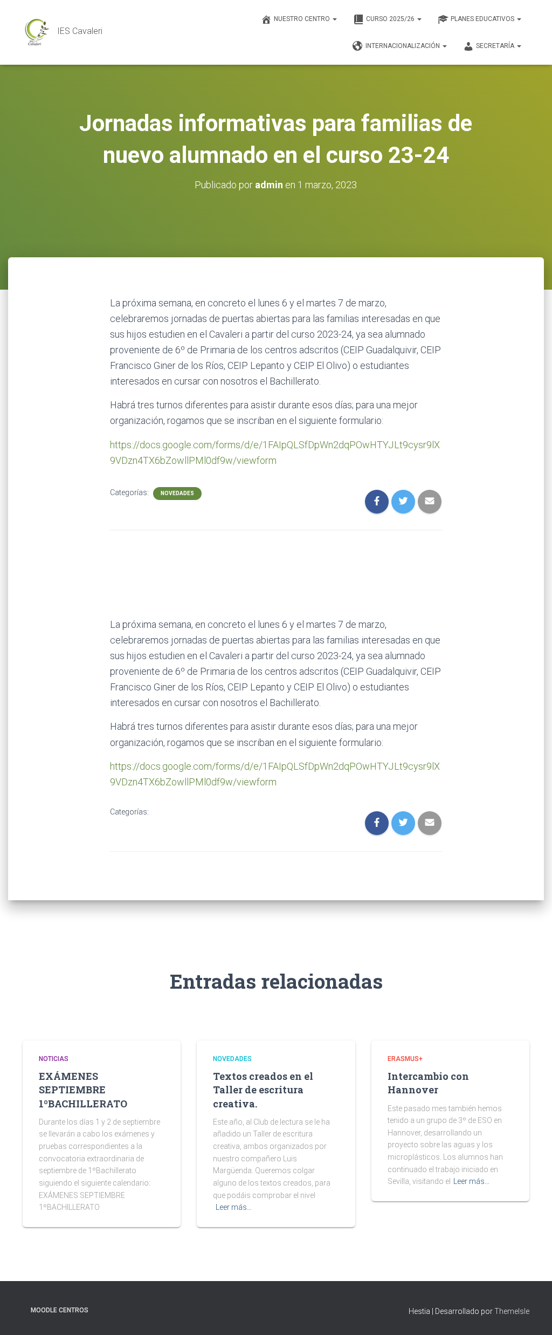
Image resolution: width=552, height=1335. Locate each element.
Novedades (177, 493)
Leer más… (234, 1207)
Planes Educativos (483, 19)
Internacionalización (403, 46)
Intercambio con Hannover (428, 1083)
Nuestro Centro (303, 19)
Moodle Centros (59, 1310)
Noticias (53, 1059)
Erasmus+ (405, 1059)
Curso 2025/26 (391, 19)
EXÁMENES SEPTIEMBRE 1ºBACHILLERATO (83, 1090)
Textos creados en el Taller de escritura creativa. (263, 1090)
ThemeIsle (511, 1311)
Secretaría (496, 46)
